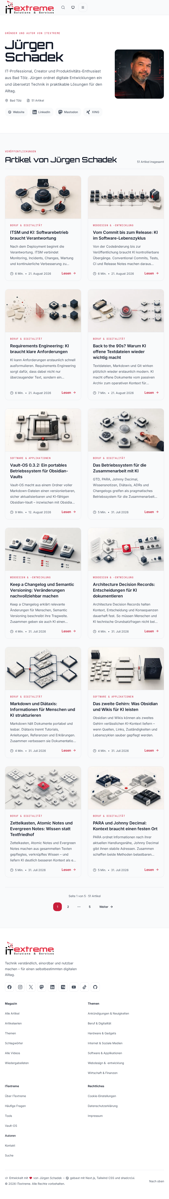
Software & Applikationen (105, 1053)
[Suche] (63, 7)
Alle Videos (12, 1053)
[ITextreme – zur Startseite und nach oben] (29, 7)
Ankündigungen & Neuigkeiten (108, 1013)
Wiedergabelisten (17, 1063)
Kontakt (10, 1145)
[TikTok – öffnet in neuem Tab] (84, 987)
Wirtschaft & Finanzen (102, 1073)
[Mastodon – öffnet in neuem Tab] (41, 987)
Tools (8, 1115)
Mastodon (71, 112)
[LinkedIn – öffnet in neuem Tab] (52, 987)
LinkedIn (44, 112)
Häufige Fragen (15, 1106)
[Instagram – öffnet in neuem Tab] (20, 987)
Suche (9, 1155)
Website (18, 112)
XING (95, 112)
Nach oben (156, 1181)
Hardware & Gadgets (102, 1033)
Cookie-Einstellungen (102, 1096)
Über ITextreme (15, 1096)
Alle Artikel (12, 1013)
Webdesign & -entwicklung (106, 1063)
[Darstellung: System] (72, 7)
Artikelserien (13, 1023)
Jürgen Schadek (51, 1178)
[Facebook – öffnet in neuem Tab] (9, 987)
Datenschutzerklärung (103, 1106)
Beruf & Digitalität (99, 1023)
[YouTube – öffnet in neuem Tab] (73, 987)
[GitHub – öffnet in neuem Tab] (95, 987)
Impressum (95, 1115)
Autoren (10, 1135)
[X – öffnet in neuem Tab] (30, 987)
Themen (10, 1033)
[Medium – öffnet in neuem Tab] (63, 987)
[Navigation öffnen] (82, 7)
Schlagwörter (14, 1043)
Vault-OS (11, 1125)
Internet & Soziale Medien (105, 1043)
